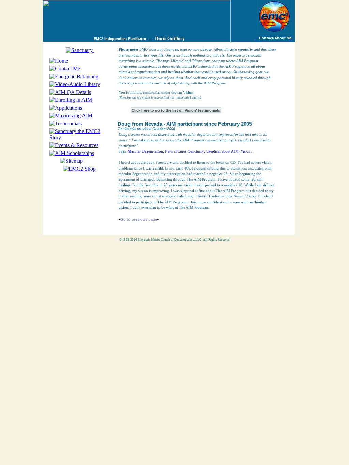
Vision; (246, 151)
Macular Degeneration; (146, 151)
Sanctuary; (196, 151)
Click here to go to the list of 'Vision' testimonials (176, 110)
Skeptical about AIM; (223, 151)
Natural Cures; (176, 151)
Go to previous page (138, 219)
